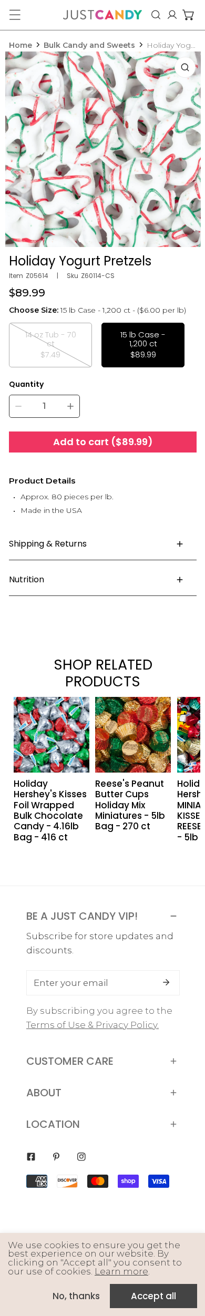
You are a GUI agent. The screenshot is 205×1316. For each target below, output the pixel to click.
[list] (103, 149)
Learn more (121, 1271)
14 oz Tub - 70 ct (50, 344)
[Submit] (166, 982)
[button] (188, 14)
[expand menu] (14, 14)
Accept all (153, 1296)
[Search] (156, 14)
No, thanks (76, 1296)
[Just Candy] (102, 14)
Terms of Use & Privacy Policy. (92, 1025)
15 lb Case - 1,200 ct (143, 344)
